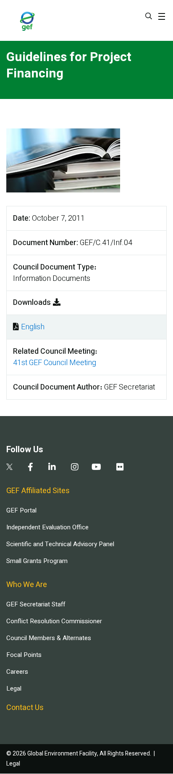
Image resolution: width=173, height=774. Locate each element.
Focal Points (24, 654)
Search (148, 16)
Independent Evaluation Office (47, 527)
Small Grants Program (37, 561)
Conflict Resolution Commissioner (54, 621)
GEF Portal (21, 510)
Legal (13, 688)
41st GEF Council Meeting (54, 362)
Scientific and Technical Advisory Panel (60, 544)
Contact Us (25, 707)
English (33, 327)
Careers (17, 671)
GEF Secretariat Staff (35, 604)
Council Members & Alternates (48, 638)
